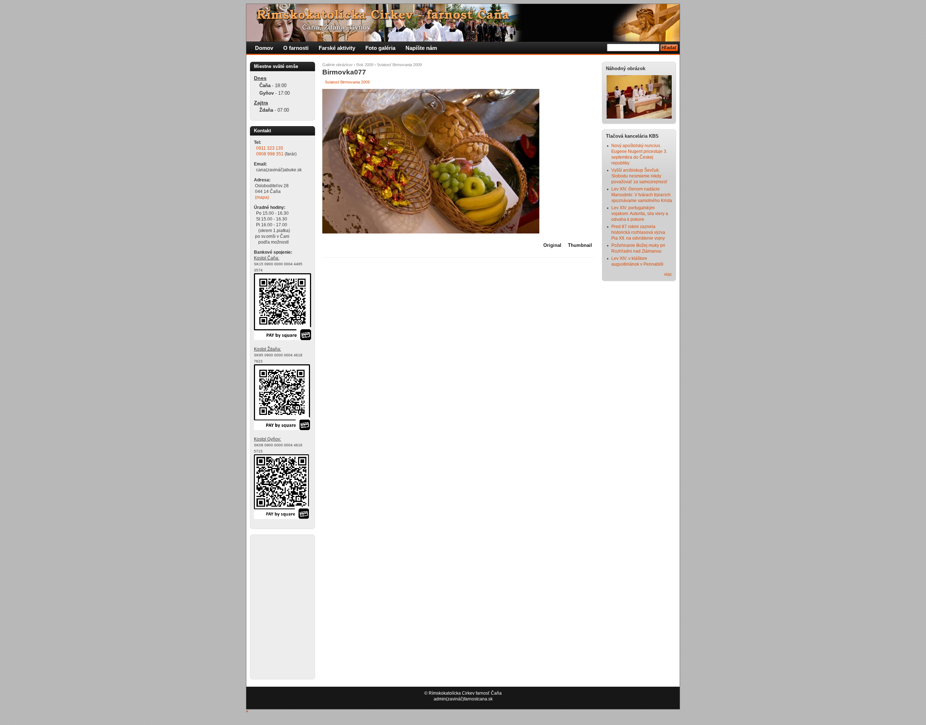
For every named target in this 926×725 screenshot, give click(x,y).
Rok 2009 (364, 65)
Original (552, 245)
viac (668, 274)
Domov (264, 48)
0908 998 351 (270, 153)
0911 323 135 (269, 148)
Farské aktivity (337, 48)
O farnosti (296, 48)
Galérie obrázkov (337, 65)
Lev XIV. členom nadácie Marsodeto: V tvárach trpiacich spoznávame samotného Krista (641, 194)
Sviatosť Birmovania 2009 (399, 65)
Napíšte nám (421, 48)
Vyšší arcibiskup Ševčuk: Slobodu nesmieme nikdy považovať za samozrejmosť (639, 176)
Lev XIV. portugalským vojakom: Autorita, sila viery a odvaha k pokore (639, 213)
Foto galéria (380, 48)
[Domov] (385, 40)
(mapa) (262, 197)
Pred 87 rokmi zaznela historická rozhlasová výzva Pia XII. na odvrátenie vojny (638, 232)
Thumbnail (580, 245)
